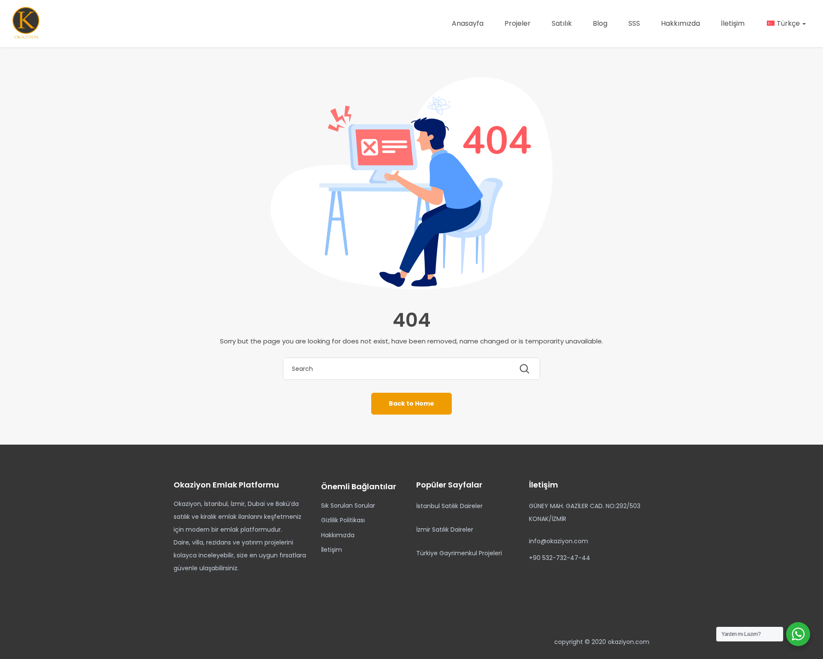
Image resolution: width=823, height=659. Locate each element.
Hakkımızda (680, 23)
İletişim (733, 23)
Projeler (518, 23)
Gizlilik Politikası (343, 520)
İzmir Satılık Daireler (444, 529)
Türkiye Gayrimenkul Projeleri (459, 553)
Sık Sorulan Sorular (348, 505)
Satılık (562, 23)
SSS (634, 23)
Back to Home (411, 403)
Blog (600, 23)
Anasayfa (468, 23)
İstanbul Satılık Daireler (449, 506)
